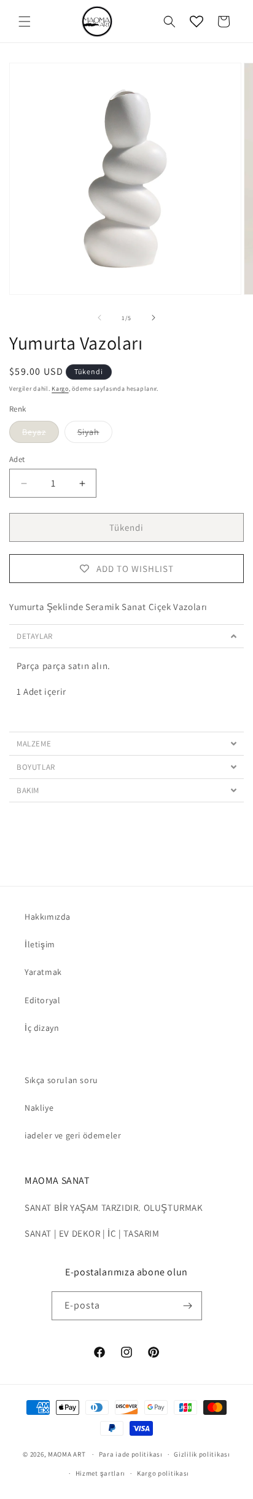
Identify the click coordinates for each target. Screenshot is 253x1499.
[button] (24, 21)
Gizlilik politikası (202, 1454)
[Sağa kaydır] (153, 317)
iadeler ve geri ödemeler (73, 1135)
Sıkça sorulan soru (61, 1080)
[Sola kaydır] (99, 317)
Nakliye (39, 1107)
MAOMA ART (66, 1454)
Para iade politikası (131, 1454)
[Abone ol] (187, 1305)
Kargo (60, 389)
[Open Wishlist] (196, 21)
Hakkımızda (48, 916)
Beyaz (40, 434)
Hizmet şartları (101, 1473)
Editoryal (42, 1000)
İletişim (40, 944)
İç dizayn (42, 1027)
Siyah (94, 434)
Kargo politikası (163, 1473)
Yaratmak (43, 971)
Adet (17, 459)
